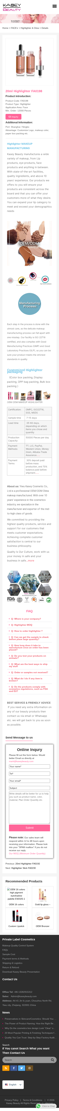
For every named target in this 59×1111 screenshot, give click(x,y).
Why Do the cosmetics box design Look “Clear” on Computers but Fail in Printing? (31, 1028)
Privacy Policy (11, 1100)
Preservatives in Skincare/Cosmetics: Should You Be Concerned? (31, 1019)
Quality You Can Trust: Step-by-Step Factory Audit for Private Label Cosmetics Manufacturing (31, 1037)
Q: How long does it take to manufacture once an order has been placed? (29, 647)
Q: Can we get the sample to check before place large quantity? (29, 638)
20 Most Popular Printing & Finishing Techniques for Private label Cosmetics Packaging (31, 1033)
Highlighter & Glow (30, 28)
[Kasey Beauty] (10, 7)
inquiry (15, 116)
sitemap (49, 1103)
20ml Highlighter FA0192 (27, 863)
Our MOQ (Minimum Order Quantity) (27, 853)
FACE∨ (14, 28)
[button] (55, 6)
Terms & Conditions (32, 1100)
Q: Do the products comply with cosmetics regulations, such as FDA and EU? (28, 689)
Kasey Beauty (13, 1103)
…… (38, 455)
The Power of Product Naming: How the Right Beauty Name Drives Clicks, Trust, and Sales (31, 1023)
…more (30, 560)
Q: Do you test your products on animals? (27, 657)
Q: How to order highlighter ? (27, 631)
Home (5, 28)
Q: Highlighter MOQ (21, 625)
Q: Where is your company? (26, 619)
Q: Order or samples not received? (29, 672)
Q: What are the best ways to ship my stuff (28, 665)
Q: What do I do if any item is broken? (25, 679)
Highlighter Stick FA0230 (23, 868)
